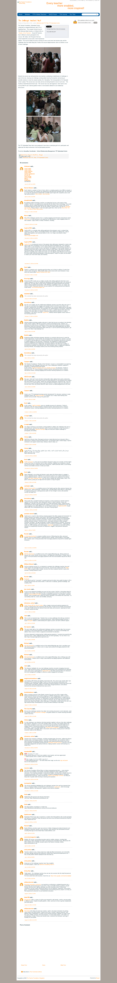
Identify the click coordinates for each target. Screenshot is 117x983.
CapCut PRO (28, 228)
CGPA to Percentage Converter (55, 775)
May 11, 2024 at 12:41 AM (30, 373)
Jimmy (26, 437)
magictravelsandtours (30, 678)
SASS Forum (53, 14)
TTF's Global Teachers (39, 14)
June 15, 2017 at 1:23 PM (30, 184)
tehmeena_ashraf (29, 603)
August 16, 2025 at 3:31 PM (30, 688)
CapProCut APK (62, 506)
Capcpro (26, 361)
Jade (25, 615)
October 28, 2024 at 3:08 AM (31, 455)
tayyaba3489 (28, 751)
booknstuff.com (46, 670)
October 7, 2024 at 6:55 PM (30, 420)
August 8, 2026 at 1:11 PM (30, 893)
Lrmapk (26, 415)
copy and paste (64, 760)
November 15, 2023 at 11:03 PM (31, 263)
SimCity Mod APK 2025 (35, 594)
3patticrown (27, 814)
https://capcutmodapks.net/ (31, 235)
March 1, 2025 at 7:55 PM (30, 530)
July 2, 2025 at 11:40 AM (30, 623)
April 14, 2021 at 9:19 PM (30, 196)
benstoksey (27, 302)
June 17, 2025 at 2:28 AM (30, 611)
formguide (29, 620)
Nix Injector (27, 627)
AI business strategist (40, 712)
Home (20, 14)
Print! (57, 29)
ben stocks (27, 589)
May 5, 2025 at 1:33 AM (29, 585)
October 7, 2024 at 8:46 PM (30, 433)
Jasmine (26, 768)
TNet (47, 23)
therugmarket (27, 899)
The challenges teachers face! (29, 21)
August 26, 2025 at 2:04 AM (30, 716)
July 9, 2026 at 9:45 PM (29, 857)
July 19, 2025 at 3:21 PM (30, 662)
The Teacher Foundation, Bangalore (35, 978)
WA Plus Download (29, 554)
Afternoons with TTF (41, 23)
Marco (26, 215)
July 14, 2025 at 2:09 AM (30, 639)
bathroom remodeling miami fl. (46, 864)
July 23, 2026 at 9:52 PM (30, 878)
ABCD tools (27, 376)
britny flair (27, 871)
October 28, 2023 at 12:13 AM (31, 224)
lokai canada (38, 194)
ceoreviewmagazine (30, 837)
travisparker (27, 783)
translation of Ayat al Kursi (54, 742)
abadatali (27, 293)
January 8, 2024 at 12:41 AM (31, 298)
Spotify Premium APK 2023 (43, 272)
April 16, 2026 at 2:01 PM (30, 845)
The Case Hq (28, 708)
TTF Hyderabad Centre (54, 23)
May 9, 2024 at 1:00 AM (29, 357)
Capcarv (26, 390)
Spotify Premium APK (29, 488)
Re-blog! (48, 29)
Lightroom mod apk (40, 429)
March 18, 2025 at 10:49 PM (30, 547)
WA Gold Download (29, 657)
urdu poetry (27, 849)
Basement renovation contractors (32, 884)
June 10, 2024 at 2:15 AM (30, 399)
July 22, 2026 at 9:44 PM (30, 867)
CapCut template (36, 405)
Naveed (26, 825)
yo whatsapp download (30, 536)
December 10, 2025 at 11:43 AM (31, 790)
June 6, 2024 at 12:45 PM (30, 386)
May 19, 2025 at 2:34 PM (30, 599)
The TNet (72, 14)
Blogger (98, 978)
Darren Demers (28, 188)
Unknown (27, 166)
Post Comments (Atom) (36, 971)
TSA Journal (63, 14)
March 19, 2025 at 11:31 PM (30, 560)
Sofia (25, 794)
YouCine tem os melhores (52, 727)
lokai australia (46, 194)
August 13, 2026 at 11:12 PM (30, 920)
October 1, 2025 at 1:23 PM (30, 732)
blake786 (26, 897)
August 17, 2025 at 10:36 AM (31, 705)
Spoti (25, 267)
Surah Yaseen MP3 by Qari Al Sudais (33, 605)
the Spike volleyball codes (35, 478)
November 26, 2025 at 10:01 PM (31, 779)
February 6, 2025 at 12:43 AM (31, 509)
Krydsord (26, 579)
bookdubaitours (29, 692)
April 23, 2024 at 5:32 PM (30, 331)
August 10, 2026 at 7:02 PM (30, 904)
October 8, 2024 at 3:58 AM (30, 444)
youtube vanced (29, 513)
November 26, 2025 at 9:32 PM (31, 764)
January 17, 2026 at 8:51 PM (31, 800)
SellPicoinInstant (28, 462)
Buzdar (26, 534)
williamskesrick (28, 882)
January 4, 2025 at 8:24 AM (30, 482)
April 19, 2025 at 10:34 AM (30, 572)
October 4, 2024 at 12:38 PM (31, 411)
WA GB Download (28, 645)
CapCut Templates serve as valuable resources (44, 367)
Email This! (53, 29)
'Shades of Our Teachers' (25, 33)
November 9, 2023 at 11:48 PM (31, 238)
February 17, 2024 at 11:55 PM (31, 316)
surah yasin (57, 786)
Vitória (26, 720)
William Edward (29, 564)
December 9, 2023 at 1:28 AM (31, 274)
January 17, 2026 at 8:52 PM (31, 810)
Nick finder (27, 911)
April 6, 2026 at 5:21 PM (29, 833)
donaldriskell (28, 200)
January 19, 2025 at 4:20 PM (31, 494)
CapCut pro (27, 219)
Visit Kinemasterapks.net (38, 287)
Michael (26, 643)
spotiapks (27, 486)
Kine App (27, 278)
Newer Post (24, 965)
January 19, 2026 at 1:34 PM (31, 822)
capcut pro (50, 525)
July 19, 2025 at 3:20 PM (30, 650)
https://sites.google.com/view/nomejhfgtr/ (61, 875)
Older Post (63, 965)
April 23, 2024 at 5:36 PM (30, 349)
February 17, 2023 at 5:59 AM (31, 211)
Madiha (26, 320)
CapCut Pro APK (39, 395)
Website (27, 14)
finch (25, 403)
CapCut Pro (27, 244)
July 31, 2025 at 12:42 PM (30, 674)
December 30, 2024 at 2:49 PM (31, 468)
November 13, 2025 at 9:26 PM (31, 747)
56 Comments (62, 29)
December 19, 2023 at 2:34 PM (31, 290)
